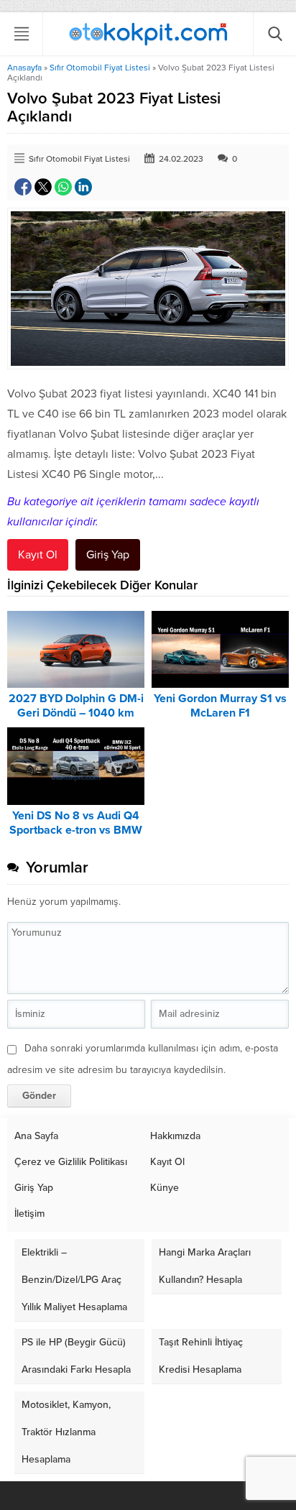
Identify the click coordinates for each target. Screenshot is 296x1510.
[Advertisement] (148, 211)
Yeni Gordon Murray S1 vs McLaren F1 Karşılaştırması (220, 713)
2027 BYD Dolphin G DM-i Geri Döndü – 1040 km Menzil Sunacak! (76, 713)
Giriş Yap (107, 555)
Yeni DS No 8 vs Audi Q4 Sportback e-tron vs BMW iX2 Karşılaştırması (75, 830)
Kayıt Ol (37, 555)
